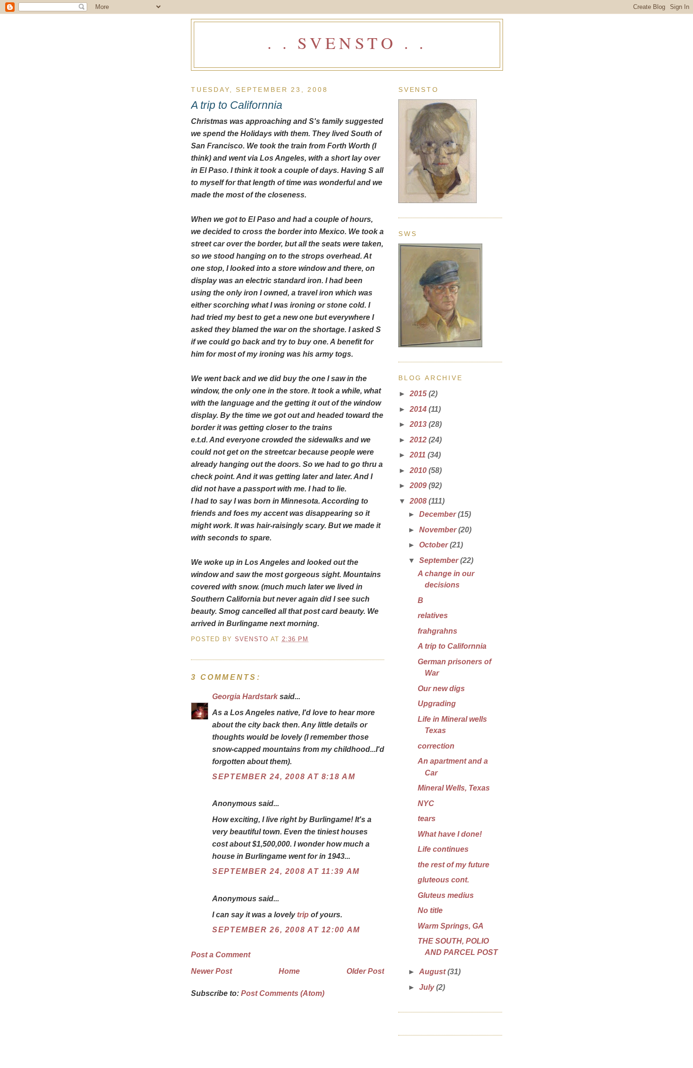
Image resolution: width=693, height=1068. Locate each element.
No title (430, 910)
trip (303, 914)
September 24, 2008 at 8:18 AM (283, 776)
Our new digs (441, 688)
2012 (419, 439)
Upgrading (437, 703)
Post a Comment (220, 954)
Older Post (365, 971)
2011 (419, 454)
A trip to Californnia (452, 646)
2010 (419, 470)
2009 (419, 485)
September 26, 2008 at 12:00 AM (286, 929)
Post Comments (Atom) (282, 993)
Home (289, 971)
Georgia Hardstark (245, 696)
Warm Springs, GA (451, 925)
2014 (419, 409)
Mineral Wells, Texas (454, 787)
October (434, 544)
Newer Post (211, 971)
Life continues (443, 849)
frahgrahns (437, 631)
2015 (419, 393)
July (427, 987)
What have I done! (450, 834)
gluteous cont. (443, 879)
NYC (426, 803)
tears (427, 818)
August (433, 971)
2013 (419, 424)
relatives (433, 615)
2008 (419, 501)
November (438, 529)
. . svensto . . (347, 43)
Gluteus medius (446, 895)
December (438, 514)
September (439, 560)
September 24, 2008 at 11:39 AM (286, 871)
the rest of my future (453, 864)
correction (436, 746)
